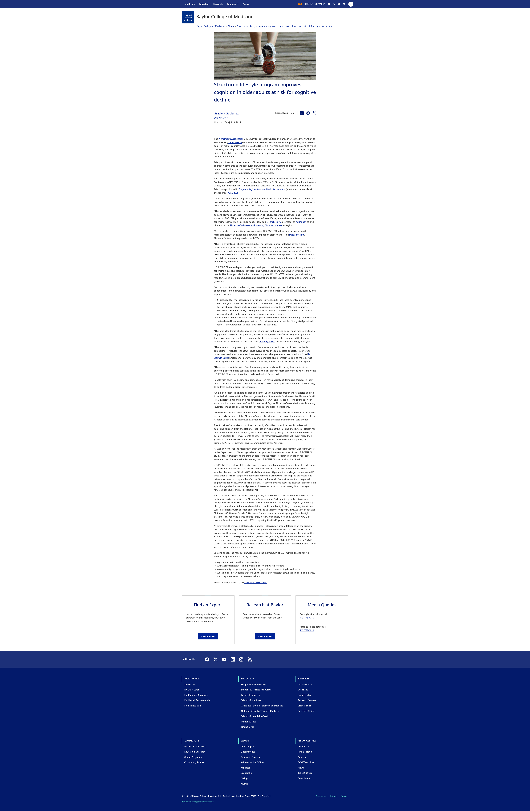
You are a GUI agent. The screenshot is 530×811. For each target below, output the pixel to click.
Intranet (344, 796)
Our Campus (247, 746)
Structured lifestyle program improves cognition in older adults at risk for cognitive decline (284, 26)
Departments (248, 751)
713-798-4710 (221, 118)
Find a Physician (192, 705)
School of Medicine (251, 700)
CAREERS (309, 4)
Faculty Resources (250, 695)
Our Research (305, 684)
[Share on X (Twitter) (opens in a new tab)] (314, 112)
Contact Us (303, 746)
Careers (302, 757)
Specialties (189, 684)
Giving (244, 778)
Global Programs (193, 757)
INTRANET (320, 4)
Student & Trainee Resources (256, 689)
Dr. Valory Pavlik (267, 341)
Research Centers (307, 700)
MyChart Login (192, 689)
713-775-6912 (307, 630)
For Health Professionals (197, 700)
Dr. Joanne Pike (296, 234)
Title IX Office (305, 772)
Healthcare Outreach (195, 746)
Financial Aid (247, 726)
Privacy (333, 796)
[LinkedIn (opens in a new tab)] (344, 4)
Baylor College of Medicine (211, 26)
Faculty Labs (304, 695)
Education (204, 3)
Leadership (246, 772)
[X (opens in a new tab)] (334, 4)
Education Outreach (194, 751)
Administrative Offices (252, 762)
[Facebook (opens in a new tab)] (329, 4)
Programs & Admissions (253, 684)
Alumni (244, 783)
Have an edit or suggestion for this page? (198, 802)
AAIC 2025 (233, 192)
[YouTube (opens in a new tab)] (339, 4)
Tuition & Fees (248, 721)
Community (233, 3)
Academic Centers (250, 757)
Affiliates (245, 767)
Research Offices (306, 711)
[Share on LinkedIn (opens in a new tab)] (302, 112)
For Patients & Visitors (196, 695)
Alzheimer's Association (231, 138)
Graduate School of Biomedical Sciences (262, 705)
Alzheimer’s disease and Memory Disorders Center (256, 225)
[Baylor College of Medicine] (188, 17)
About (246, 3)
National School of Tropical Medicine (260, 711)
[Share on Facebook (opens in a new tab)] (308, 112)
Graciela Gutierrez (226, 113)
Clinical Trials (304, 705)
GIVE (300, 4)
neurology (301, 221)
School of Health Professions (256, 716)
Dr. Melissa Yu (274, 221)
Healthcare (189, 3)
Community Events (194, 762)
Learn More (208, 636)
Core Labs (303, 689)
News (231, 26)
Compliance (304, 778)
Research (218, 3)
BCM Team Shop (306, 762)
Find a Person (305, 751)
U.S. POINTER (235, 142)
